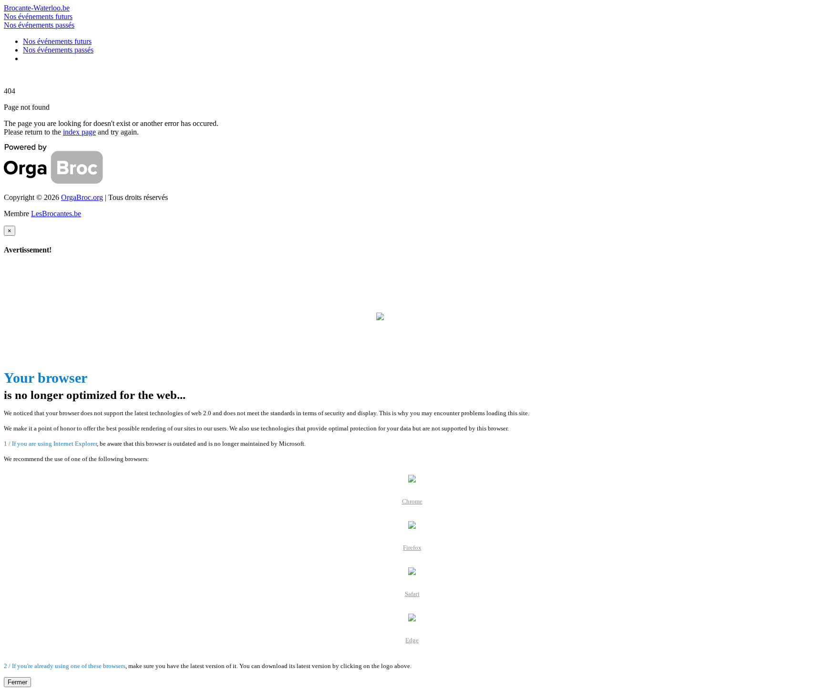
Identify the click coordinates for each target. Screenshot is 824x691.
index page (79, 132)
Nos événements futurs (38, 16)
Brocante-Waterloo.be (37, 8)
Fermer (17, 682)
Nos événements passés (39, 25)
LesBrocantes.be (56, 213)
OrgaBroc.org (82, 197)
